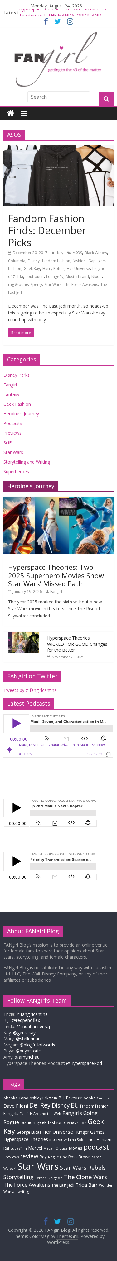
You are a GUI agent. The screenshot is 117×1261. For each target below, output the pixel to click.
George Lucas (28, 1132)
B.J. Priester (70, 1097)
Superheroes (16, 472)
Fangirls (10, 1113)
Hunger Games (89, 1132)
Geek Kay (32, 268)
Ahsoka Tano (15, 1098)
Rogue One (57, 1157)
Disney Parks (16, 375)
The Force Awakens (81, 284)
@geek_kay (24, 1033)
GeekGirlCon (75, 1122)
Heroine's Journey (21, 414)
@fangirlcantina (32, 1014)
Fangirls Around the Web (40, 1113)
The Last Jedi (62, 1185)
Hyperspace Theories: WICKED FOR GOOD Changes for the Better (77, 644)
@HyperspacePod (84, 1063)
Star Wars (53, 284)
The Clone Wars (85, 1177)
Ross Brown (79, 1156)
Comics (103, 1098)
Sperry (36, 284)
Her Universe (78, 268)
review (29, 1156)
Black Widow (96, 252)
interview (58, 1139)
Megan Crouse (55, 1148)
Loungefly (54, 276)
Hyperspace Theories (25, 1139)
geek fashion (50, 1122)
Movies (75, 1148)
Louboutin (35, 276)
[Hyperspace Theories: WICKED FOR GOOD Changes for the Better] (23, 635)
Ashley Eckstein (43, 1098)
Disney (34, 260)
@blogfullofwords (37, 1045)
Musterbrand (77, 276)
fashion (79, 260)
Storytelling (18, 1177)
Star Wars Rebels (83, 1167)
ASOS (77, 252)
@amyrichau (27, 1057)
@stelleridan (28, 1038)
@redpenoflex (26, 1020)
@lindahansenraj (33, 1026)
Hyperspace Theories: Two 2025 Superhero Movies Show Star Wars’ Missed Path (56, 575)
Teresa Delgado (49, 1177)
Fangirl (10, 385)
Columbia (16, 260)
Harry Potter (53, 268)
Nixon (96, 276)
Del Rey (40, 1105)
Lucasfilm (18, 1148)
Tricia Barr (87, 1185)
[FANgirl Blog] (10, 113)
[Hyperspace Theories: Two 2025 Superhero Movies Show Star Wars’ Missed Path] (58, 500)
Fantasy (11, 394)
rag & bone (18, 284)
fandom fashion (56, 260)
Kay (60, 252)
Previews (12, 433)
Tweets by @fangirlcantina (30, 690)
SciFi (7, 443)
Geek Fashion (17, 404)
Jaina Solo (76, 1139)
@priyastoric (28, 1051)
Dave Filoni (15, 1106)
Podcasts (12, 423)
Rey (43, 1156)
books (89, 1098)
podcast (96, 1146)
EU (75, 1105)
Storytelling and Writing (26, 462)
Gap (92, 260)
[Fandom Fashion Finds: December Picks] (58, 149)
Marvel (35, 1148)
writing (23, 1191)
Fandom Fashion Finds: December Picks (47, 230)
